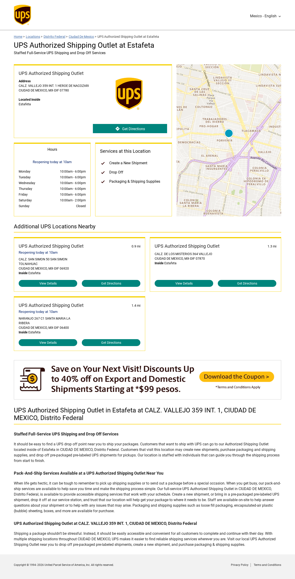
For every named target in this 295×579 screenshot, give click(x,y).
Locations (33, 36)
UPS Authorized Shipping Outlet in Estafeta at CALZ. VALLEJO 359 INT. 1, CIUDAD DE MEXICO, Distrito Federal (135, 414)
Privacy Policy (239, 565)
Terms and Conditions (267, 565)
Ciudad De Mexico (81, 36)
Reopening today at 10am (38, 252)
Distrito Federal (54, 36)
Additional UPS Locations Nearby (54, 226)
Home (18, 36)
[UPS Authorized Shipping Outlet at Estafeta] (147, 397)
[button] (265, 16)
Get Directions (133, 129)
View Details (48, 283)
